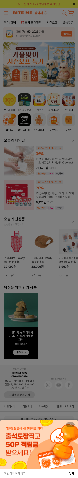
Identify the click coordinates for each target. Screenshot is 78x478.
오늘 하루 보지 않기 (15, 473)
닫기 (71, 473)
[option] (39, 444)
